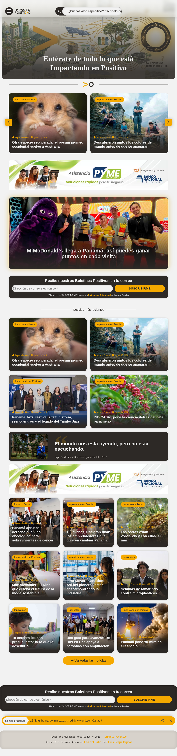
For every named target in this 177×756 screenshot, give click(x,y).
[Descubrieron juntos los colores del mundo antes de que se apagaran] (129, 344)
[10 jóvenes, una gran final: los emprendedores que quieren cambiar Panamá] (88, 522)
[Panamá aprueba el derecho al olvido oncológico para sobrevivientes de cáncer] (34, 522)
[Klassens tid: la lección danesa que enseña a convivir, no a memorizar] (129, 123)
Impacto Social (22, 504)
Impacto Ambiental (25, 99)
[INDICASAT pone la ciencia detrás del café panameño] (129, 401)
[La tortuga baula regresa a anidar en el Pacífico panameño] (48, 123)
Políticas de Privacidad (99, 295)
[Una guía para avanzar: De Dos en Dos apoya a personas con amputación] (88, 628)
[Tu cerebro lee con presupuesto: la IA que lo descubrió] (34, 628)
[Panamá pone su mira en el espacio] (142, 628)
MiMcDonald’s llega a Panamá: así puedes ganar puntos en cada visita (88, 254)
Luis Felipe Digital (120, 742)
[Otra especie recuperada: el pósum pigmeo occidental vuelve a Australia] (48, 344)
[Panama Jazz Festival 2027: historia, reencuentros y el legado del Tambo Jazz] (48, 401)
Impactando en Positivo (109, 99)
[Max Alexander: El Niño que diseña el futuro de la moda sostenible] (34, 575)
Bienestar (74, 609)
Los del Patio (92, 742)
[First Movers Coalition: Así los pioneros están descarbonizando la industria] (88, 575)
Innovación (129, 557)
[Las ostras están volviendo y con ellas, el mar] (142, 522)
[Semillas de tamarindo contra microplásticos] (142, 575)
